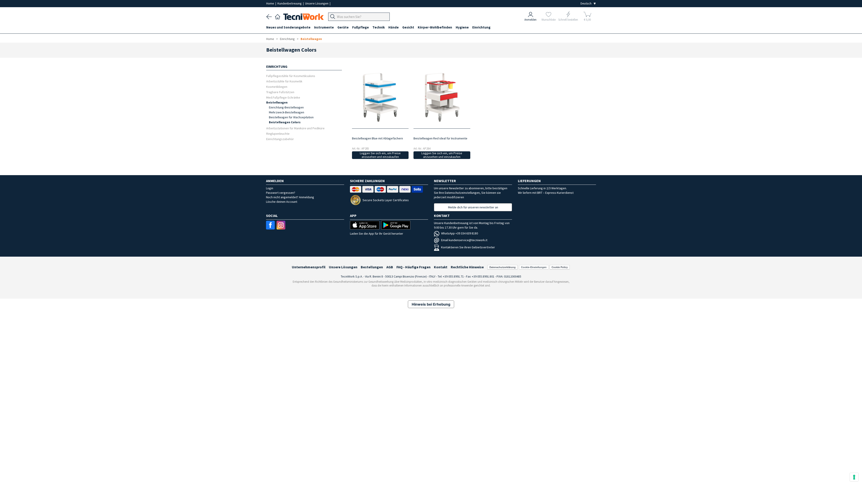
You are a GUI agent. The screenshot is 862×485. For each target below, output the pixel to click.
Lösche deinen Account (281, 202)
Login (269, 188)
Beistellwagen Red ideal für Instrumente (440, 138)
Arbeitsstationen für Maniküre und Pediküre (295, 128)
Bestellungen (372, 267)
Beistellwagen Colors (285, 122)
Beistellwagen (311, 39)
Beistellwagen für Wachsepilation (291, 117)
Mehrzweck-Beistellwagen (286, 112)
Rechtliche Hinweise (467, 267)
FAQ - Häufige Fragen (413, 267)
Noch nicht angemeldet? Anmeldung (290, 197)
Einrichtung (287, 39)
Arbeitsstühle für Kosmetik (284, 81)
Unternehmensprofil (308, 267)
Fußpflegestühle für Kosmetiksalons (290, 76)
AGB (389, 267)
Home (270, 3)
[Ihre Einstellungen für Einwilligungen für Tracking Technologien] (854, 477)
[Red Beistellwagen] (442, 97)
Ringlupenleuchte (278, 133)
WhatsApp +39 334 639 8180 (459, 233)
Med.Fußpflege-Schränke (283, 97)
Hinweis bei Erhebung (431, 304)
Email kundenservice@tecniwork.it (464, 240)
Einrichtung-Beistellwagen (286, 107)
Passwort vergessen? (280, 193)
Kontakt (440, 267)
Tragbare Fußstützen (280, 92)
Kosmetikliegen (276, 86)
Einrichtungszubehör (280, 139)
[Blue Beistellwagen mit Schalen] (380, 97)
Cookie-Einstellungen (534, 267)
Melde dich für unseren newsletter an (473, 207)
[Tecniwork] (277, 16)
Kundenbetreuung (289, 3)
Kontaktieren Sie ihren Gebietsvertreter (468, 247)
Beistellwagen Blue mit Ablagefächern (377, 138)
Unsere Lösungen (317, 3)
